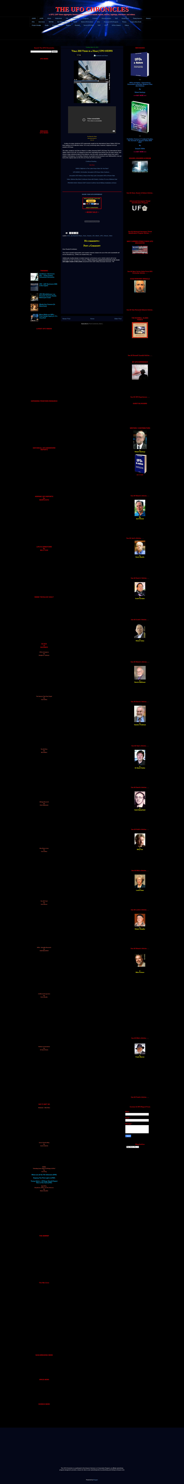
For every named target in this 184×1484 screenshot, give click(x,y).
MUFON (51, 22)
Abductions (58, 18)
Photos (124, 22)
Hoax (84, 236)
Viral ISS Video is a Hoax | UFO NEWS (92, 50)
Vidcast (106, 236)
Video (110, 236)
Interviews (42, 22)
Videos (127, 25)
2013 (68, 236)
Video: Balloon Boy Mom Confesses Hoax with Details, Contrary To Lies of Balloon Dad (92, 179)
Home (92, 319)
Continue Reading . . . (92, 161)
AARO (34, 18)
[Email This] (70, 233)
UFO (101, 236)
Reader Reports (57, 25)
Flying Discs (125, 18)
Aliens (49, 18)
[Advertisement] (92, 35)
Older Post (117, 319)
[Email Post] (66, 233)
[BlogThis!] (72, 233)
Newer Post (66, 319)
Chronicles (75, 18)
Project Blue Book (135, 22)
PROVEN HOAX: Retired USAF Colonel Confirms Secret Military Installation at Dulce (92, 183)
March (97, 236)
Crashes (95, 18)
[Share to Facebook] (77, 233)
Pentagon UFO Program (111, 22)
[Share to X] (75, 233)
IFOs (33, 22)
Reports (68, 25)
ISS (94, 236)
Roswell (77, 25)
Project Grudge (36, 25)
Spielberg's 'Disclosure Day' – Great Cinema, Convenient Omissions (47, 275)
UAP (99, 25)
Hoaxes (148, 18)
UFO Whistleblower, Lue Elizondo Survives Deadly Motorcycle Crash (47, 295)
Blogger (95, 1480)
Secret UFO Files (89, 25)
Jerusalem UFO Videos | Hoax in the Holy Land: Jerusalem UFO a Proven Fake (92, 175)
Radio (46, 25)
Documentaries (106, 18)
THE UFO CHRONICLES (92, 9)
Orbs (98, 22)
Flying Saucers (137, 18)
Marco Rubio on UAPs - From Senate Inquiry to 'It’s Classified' (48, 316)
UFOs (106, 25)
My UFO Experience (63, 22)
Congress (86, 18)
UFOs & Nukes (116, 25)
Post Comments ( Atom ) (96, 324)
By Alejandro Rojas (76, 236)
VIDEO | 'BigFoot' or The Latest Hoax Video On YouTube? (92, 168)
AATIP (41, 18)
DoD (116, 18)
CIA (67, 18)
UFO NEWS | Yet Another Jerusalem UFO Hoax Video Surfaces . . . (92, 172)
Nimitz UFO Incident (87, 22)
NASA (75, 22)
